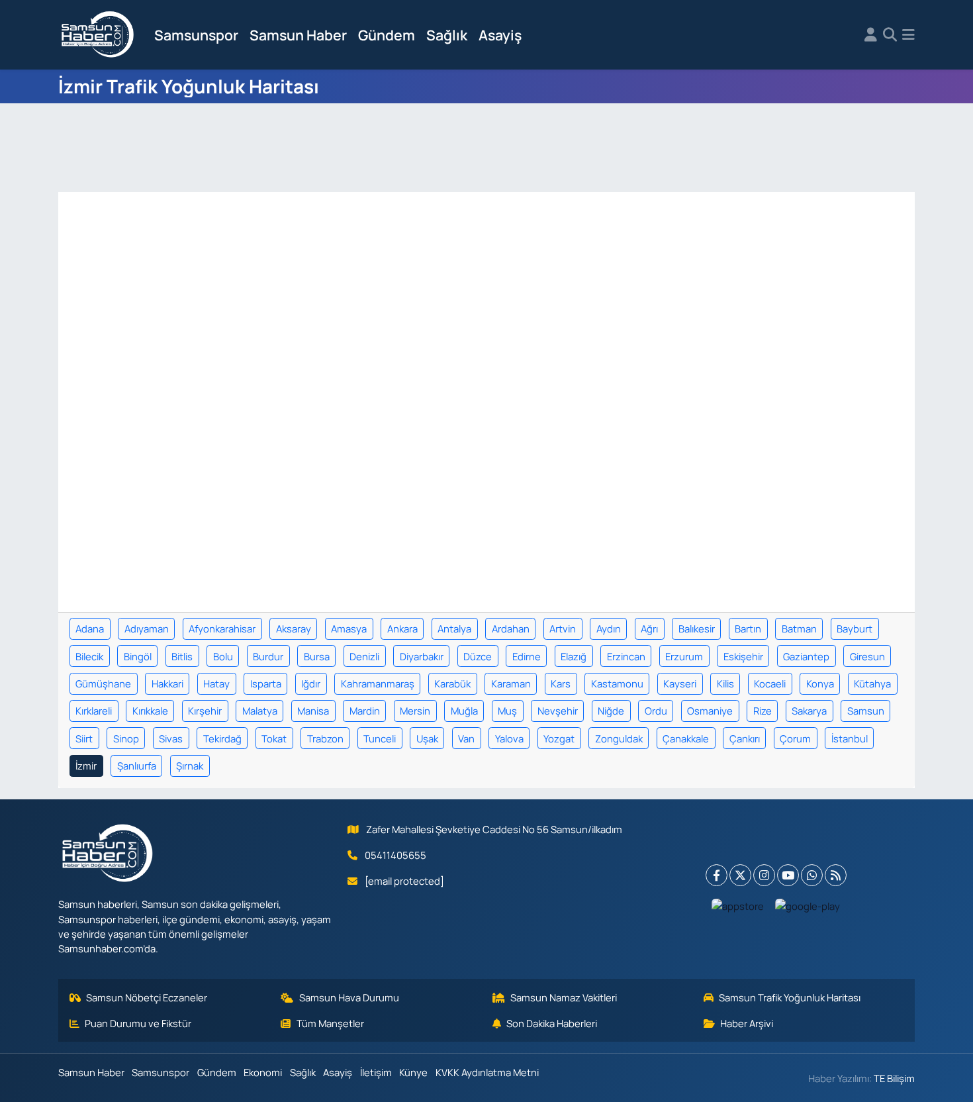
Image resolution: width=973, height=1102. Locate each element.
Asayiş (500, 34)
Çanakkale (686, 738)
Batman (799, 628)
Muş (507, 710)
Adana (89, 628)
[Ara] (890, 35)
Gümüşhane (103, 683)
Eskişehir (743, 656)
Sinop (126, 738)
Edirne (526, 656)
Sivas (171, 738)
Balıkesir (696, 628)
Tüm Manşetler (330, 1023)
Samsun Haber (298, 34)
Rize (762, 710)
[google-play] (807, 905)
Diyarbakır (421, 656)
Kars (561, 683)
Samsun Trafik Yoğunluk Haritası (789, 997)
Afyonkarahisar (222, 628)
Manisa (313, 710)
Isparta (265, 683)
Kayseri (679, 683)
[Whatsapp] (812, 875)
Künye (413, 1072)
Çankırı (744, 738)
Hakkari (167, 683)
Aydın (608, 628)
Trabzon (325, 738)
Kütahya (872, 683)
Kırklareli (93, 710)
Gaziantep (806, 656)
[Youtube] (788, 875)
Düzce (477, 656)
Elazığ (573, 656)
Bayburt (854, 628)
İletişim (376, 1072)
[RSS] (836, 875)
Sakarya (809, 710)
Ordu (656, 710)
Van (466, 738)
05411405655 (395, 855)
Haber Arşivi (746, 1023)
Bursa (317, 656)
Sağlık (446, 34)
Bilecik (89, 656)
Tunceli (379, 738)
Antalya (454, 628)
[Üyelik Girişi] (870, 35)
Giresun (867, 656)
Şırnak (189, 765)
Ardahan (511, 628)
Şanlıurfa (136, 765)
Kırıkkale (150, 710)
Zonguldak (619, 738)
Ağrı (649, 628)
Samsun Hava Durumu (349, 997)
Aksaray (293, 628)
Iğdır (310, 683)
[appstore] (738, 905)
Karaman (511, 683)
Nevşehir (557, 710)
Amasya (349, 628)
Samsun (865, 710)
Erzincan (626, 656)
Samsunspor (196, 34)
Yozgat (559, 738)
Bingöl (138, 656)
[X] (740, 875)
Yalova (509, 738)
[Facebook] (716, 875)
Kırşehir (205, 710)
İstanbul (849, 738)
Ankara (402, 628)
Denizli (364, 656)
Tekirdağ (222, 738)
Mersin (415, 710)
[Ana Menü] (908, 35)
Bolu (223, 656)
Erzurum (684, 656)
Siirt (84, 738)
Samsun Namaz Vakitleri (563, 997)
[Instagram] (764, 875)
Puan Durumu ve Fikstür (138, 1023)
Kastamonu (617, 683)
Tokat (274, 738)
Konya (820, 683)
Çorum (795, 738)
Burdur (268, 656)
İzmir (86, 765)
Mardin (364, 710)
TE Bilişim (894, 1078)
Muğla (464, 710)
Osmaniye (710, 710)
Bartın (748, 628)
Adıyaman (146, 628)
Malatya (259, 710)
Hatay (216, 683)
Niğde (611, 710)
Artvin (562, 628)
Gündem (386, 34)
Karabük (452, 683)
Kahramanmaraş (377, 683)
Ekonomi (263, 1072)
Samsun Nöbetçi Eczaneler (146, 997)
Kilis (725, 683)
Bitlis (182, 656)
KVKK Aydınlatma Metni (487, 1072)
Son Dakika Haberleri (551, 1023)
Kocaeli (770, 683)
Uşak (427, 738)
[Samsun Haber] (98, 35)
